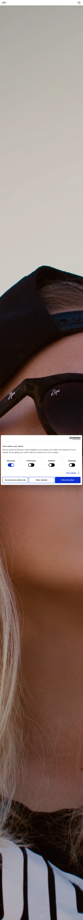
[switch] (31, 465)
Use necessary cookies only (15, 480)
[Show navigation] (79, 2)
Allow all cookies (67, 480)
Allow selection (41, 480)
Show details (71, 473)
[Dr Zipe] (4, 2)
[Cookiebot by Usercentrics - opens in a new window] (71, 438)
